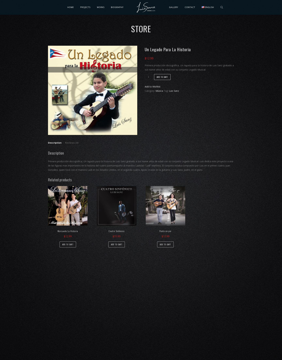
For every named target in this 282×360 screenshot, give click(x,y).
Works (100, 7)
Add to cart (162, 77)
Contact (190, 7)
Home (70, 7)
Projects (85, 7)
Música (159, 90)
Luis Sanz (174, 90)
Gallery (173, 7)
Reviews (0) (71, 142)
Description (55, 142)
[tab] (55, 143)
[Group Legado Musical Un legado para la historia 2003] (92, 90)
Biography (117, 7)
